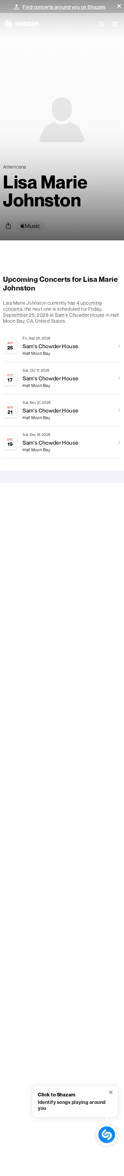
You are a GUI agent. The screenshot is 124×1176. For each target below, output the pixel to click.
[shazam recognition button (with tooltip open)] (106, 1134)
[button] (119, 6)
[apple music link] (30, 226)
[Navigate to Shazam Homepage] (21, 24)
